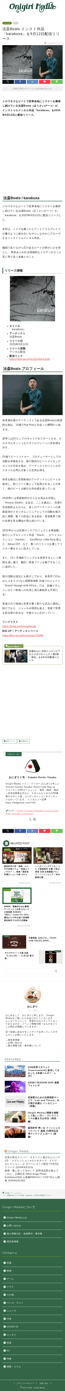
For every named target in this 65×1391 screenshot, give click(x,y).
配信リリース (10, 741)
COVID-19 (12, 1326)
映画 (9, 1271)
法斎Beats (24, 741)
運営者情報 (14, 1040)
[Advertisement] (32, 154)
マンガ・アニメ (15, 1303)
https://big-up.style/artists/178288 (22, 635)
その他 (10, 1295)
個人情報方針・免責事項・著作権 (24, 1233)
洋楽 (9, 1319)
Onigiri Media (18, 1151)
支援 (9, 1263)
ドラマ (10, 1287)
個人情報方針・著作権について (24, 1045)
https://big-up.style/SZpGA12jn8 (29, 359)
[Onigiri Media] (32, 11)
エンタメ (11, 1335)
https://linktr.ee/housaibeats (19, 626)
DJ (8, 1350)
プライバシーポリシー (25, 1383)
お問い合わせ (15, 1043)
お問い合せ (44, 1383)
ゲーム (10, 1279)
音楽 (9, 1343)
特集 (9, 1359)
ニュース (7, 23)
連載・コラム (14, 1366)
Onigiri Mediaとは (17, 1217)
